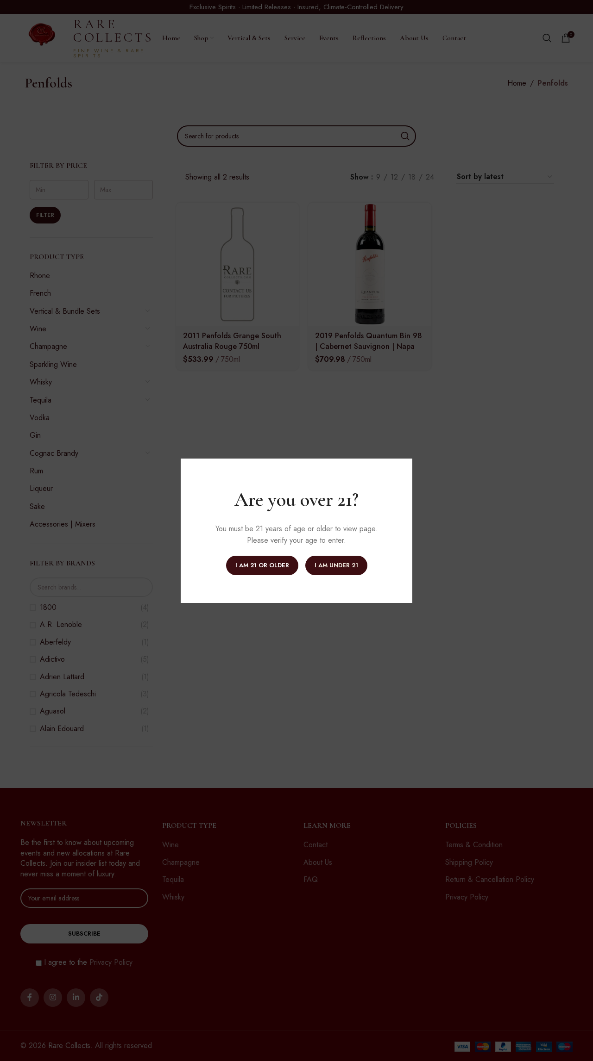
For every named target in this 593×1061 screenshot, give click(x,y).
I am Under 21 (336, 565)
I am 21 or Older (262, 565)
